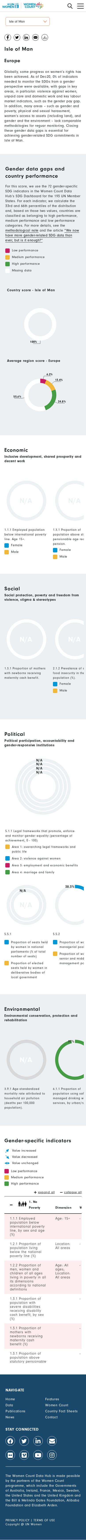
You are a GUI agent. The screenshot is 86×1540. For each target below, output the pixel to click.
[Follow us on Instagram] (52, 1455)
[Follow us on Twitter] (24, 1441)
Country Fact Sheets (61, 1411)
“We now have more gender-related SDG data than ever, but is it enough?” (42, 235)
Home (10, 1399)
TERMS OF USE (44, 1520)
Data (9, 1405)
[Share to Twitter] (17, 38)
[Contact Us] (52, 1441)
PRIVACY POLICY (18, 1520)
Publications (16, 1411)
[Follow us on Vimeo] (24, 1455)
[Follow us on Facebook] (10, 1441)
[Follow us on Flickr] (10, 1455)
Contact (51, 1417)
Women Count (56, 1405)
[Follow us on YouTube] (38, 1455)
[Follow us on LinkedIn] (38, 1441)
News (10, 1417)
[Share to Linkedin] (26, 38)
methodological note (22, 230)
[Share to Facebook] (7, 38)
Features (52, 1399)
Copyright (13, 1524)
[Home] (22, 5)
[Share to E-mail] (35, 38)
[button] (28, 21)
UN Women (33, 1524)
